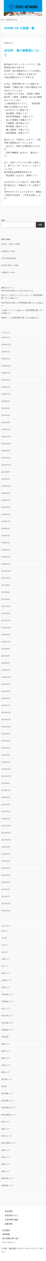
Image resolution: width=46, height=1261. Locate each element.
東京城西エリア (7, 1093)
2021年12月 (6, 465)
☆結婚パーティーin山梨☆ (11, 310)
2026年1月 (5, 337)
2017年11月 (6, 578)
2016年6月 (5, 649)
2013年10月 (6, 776)
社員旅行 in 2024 (8, 272)
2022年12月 (6, 437)
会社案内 (6, 1230)
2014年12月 (6, 712)
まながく (26, 166)
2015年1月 (5, 705)
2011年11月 (5, 911)
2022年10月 (6, 444)
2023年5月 (5, 408)
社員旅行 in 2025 (8, 251)
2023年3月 (5, 422)
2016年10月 (6, 628)
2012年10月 (6, 840)
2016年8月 (5, 635)
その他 (4, 938)
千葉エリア (5, 987)
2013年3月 (5, 804)
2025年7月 (5, 352)
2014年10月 (6, 727)
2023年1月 (5, 429)
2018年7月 (5, 536)
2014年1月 (5, 762)
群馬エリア (5, 1150)
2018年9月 (5, 529)
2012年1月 (5, 896)
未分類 (4, 1086)
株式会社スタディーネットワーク (23, 1248)
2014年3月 (5, 755)
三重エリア (5, 959)
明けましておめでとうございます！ (15, 295)
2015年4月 (5, 698)
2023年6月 (5, 401)
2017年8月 (5, 592)
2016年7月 (5, 642)
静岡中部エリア (7, 1178)
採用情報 (6, 1234)
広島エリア (5, 1065)
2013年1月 (5, 819)
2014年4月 (5, 748)
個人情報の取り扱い (11, 1238)
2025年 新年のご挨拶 (9, 265)
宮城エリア (5, 1044)
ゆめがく (4, 952)
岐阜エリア (5, 1058)
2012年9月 (5, 847)
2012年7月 (5, 854)
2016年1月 (5, 670)
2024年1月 (5, 387)
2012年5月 (5, 868)
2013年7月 (5, 790)
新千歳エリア (6, 1079)
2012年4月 (5, 875)
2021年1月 (5, 479)
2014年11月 (6, 720)
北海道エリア (6, 980)
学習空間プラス (11, 1216)
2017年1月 (5, 621)
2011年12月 (6, 903)
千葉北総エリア (7, 994)
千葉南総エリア (7, 1001)
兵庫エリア (5, 973)
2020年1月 (5, 500)
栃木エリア (5, 1122)
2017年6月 (5, 599)
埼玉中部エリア (7, 1016)
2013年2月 (5, 811)
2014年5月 (5, 741)
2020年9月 (5, 493)
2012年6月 (5, 861)
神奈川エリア (6, 1136)
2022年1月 (5, 458)
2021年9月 (5, 472)
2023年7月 (5, 394)
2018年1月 (5, 564)
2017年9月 (5, 585)
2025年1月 (5, 359)
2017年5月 (5, 606)
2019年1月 (5, 521)
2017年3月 (5, 613)
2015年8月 (5, 691)
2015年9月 (5, 684)
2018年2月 (5, 557)
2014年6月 (5, 734)
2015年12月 (6, 677)
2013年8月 (5, 783)
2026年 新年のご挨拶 (10, 244)
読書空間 (8, 1224)
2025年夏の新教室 (8, 258)
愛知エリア (5, 1072)
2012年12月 (6, 826)
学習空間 (4, 1037)
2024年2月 (5, 380)
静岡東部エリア (7, 1185)
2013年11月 (6, 769)
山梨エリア (5, 1051)
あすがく (30, 139)
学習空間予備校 (11, 1220)
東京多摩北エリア (8, 1108)
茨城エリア (5, 1157)
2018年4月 (5, 543)
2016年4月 (5, 663)
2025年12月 (6, 344)
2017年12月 (6, 571)
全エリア (4, 966)
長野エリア (5, 1164)
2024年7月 (5, 373)
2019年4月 (5, 514)
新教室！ (4, 318)
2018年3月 (5, 550)
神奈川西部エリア (8, 1143)
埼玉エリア (5, 1009)
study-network (23, 291)
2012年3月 (5, 882)
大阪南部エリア (7, 1030)
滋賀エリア (5, 1129)
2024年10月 (6, 366)
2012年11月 (6, 833)
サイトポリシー (9, 1242)
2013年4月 (5, 797)
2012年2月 (5, 889)
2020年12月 (6, 486)
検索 (3, 220)
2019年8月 (5, 507)
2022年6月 (5, 451)
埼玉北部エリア (7, 1023)
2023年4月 (5, 415)
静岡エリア (5, 1171)
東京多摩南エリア (8, 1115)
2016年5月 (5, 656)
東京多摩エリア (7, 1101)
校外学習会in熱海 (8, 291)
